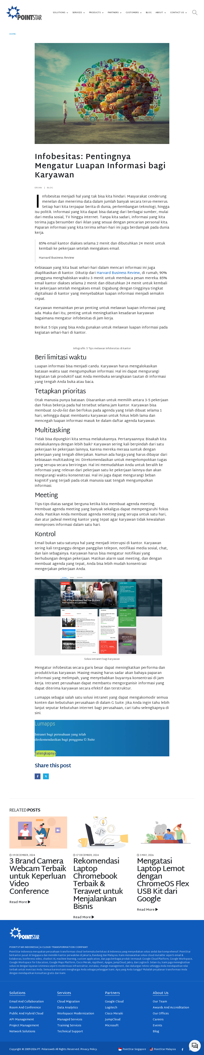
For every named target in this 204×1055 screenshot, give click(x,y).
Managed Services (69, 1019)
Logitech (111, 1007)
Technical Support (70, 1031)
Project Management (24, 1025)
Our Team (160, 1001)
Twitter (46, 776)
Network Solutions (22, 1031)
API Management (21, 1019)
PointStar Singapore (134, 1049)
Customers (132, 13)
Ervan (38, 188)
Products (95, 13)
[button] (195, 13)
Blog (149, 13)
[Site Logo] (24, 12)
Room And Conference (25, 1007)
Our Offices (161, 1013)
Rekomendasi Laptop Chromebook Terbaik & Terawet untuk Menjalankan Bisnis (34, 884)
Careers (158, 1019)
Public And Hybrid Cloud (26, 1013)
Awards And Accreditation (171, 1007)
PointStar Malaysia (164, 1049)
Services (77, 13)
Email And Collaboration (26, 1001)
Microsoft (112, 1025)
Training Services (69, 1025)
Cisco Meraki (114, 1013)
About (159, 13)
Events (157, 1025)
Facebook (37, 776)
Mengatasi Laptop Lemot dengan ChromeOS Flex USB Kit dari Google (99, 880)
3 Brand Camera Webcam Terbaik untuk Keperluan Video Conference (165, 877)
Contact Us (177, 13)
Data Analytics (67, 1007)
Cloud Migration (68, 1001)
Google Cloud (114, 1001)
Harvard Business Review (118, 273)
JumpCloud (112, 1019)
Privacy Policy (88, 1049)
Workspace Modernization (75, 1013)
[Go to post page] (38, 832)
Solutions (59, 13)
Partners (113, 13)
